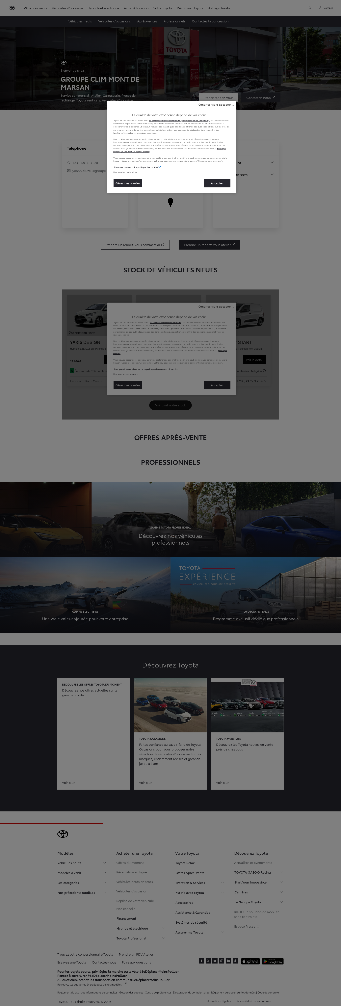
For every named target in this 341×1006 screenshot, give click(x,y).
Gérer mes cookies (128, 183)
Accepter (217, 183)
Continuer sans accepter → (216, 104)
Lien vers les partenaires (125, 172)
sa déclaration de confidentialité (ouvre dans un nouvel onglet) (179, 120)
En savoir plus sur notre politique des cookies (136, 167)
